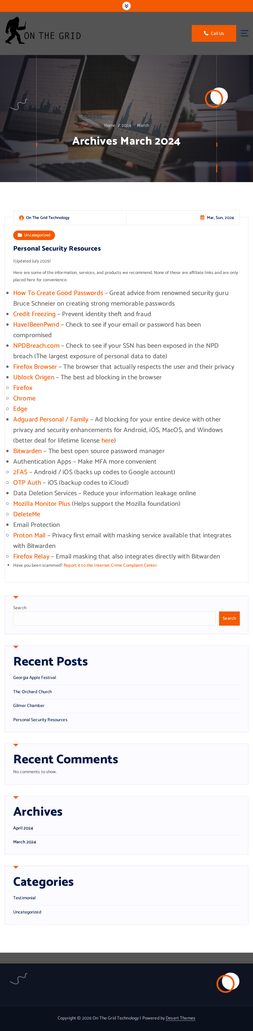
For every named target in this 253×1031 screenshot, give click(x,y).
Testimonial (24, 898)
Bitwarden (27, 451)
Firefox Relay (31, 556)
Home (110, 125)
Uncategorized (37, 235)
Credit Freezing (34, 314)
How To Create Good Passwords (58, 293)
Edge (20, 409)
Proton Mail (29, 535)
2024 (126, 125)
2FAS (20, 472)
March (143, 125)
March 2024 (24, 842)
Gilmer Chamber (28, 705)
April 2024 (23, 828)
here (107, 440)
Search (19, 607)
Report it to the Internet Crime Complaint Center (110, 565)
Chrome (24, 398)
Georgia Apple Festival (34, 677)
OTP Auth (27, 482)
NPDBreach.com (36, 345)
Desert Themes (180, 1018)
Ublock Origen (33, 377)
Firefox (22, 388)
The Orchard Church (32, 691)
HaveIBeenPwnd (36, 324)
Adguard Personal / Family (50, 419)
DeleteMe (26, 514)
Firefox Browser (35, 367)
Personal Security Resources (57, 248)
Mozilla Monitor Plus (41, 504)
